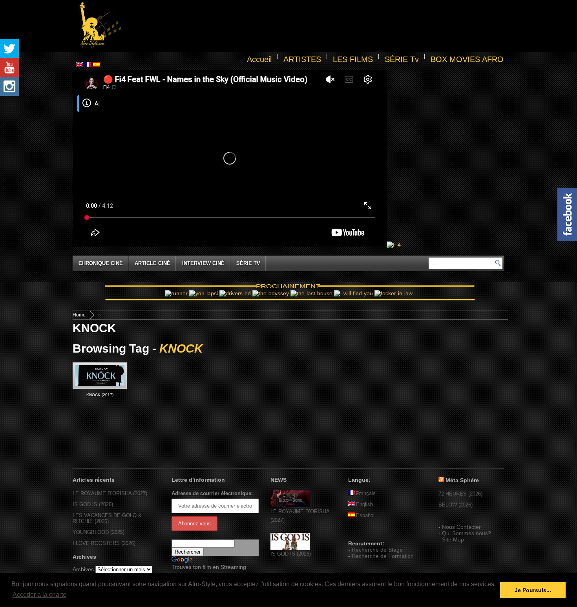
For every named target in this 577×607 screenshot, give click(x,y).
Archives (83, 569)
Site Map (453, 539)
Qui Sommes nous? (466, 533)
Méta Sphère (462, 480)
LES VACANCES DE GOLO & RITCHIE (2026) (107, 518)
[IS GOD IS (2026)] (290, 548)
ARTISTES (302, 59)
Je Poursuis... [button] (533, 590)
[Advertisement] (314, 26)
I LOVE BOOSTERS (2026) (104, 543)
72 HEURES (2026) (460, 494)
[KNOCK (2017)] (100, 375)
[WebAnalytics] (364, 532)
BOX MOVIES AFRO (467, 59)
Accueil (259, 59)
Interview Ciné (203, 263)
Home (79, 315)
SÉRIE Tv (402, 59)
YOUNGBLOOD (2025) (98, 532)
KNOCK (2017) (99, 395)
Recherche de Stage (377, 550)
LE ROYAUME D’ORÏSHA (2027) (110, 493)
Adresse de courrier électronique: (212, 493)
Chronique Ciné (101, 263)
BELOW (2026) (455, 505)
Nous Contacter (461, 527)
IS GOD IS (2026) (93, 504)
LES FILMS (353, 59)
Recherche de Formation (383, 556)
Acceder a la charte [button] (39, 594)
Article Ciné (152, 263)
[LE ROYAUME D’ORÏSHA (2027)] (290, 505)
